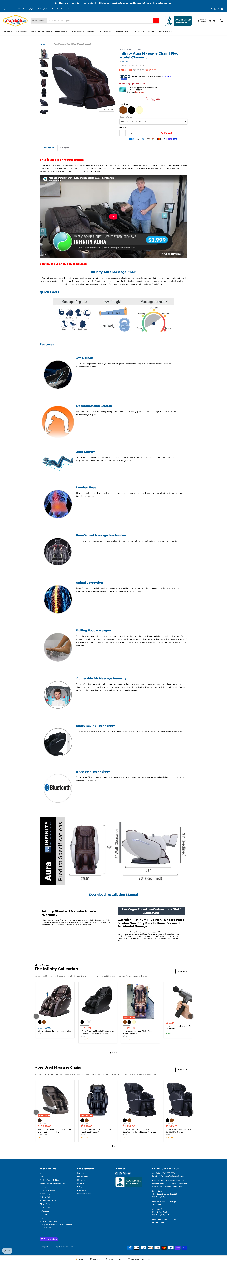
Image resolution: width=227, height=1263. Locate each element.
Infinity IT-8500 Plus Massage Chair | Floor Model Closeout (96, 1130)
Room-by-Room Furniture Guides (53, 1183)
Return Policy (45, 1194)
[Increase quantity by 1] (140, 133)
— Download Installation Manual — (113, 894)
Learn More (166, 76)
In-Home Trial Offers (48, 1200)
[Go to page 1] (110, 1053)
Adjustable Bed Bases (41, 31)
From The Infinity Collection (130, 50)
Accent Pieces (82, 1190)
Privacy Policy (45, 1204)
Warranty (43, 1214)
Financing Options (29, 9)
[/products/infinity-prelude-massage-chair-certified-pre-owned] (183, 1099)
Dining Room (77, 31)
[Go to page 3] (114, 1052)
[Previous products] (36, 1016)
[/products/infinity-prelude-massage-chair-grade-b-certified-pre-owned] (140, 1099)
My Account (7, 9)
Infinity (125, 61)
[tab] (48, 148)
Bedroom (7, 31)
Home (42, 44)
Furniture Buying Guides (49, 1180)
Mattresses (21, 31)
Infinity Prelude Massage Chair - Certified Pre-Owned (179, 1130)
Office (79, 1187)
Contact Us (17, 9)
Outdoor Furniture (84, 1194)
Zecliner (150, 31)
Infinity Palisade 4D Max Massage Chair (54, 1031)
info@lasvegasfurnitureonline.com (170, 1176)
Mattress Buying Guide (49, 1221)
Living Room (60, 31)
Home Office (105, 31)
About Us (55, 9)
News (42, 1176)
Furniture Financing (47, 1190)
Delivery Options (44, 9)
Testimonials (65, 9)
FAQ (41, 1218)
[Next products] (190, 1016)
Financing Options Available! (134, 83)
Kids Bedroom (82, 1176)
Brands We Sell (165, 31)
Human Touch (42, 1134)
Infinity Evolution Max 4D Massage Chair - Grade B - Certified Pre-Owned (97, 1032)
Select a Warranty (126, 117)
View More (182, 971)
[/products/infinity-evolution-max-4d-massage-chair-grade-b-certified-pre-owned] (97, 1001)
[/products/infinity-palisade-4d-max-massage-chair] (55, 1001)
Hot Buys (138, 31)
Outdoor (91, 31)
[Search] (156, 20)
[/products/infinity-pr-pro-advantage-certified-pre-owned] (183, 1001)
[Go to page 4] (116, 1052)
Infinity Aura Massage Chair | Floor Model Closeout (137, 1032)
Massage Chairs (123, 31)
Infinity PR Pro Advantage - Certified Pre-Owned (181, 1027)
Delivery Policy (45, 1197)
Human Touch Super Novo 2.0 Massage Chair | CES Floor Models (54, 1130)
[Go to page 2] (112, 1052)
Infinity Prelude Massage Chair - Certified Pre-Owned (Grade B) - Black (139, 1130)
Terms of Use (45, 1207)
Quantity (122, 128)
